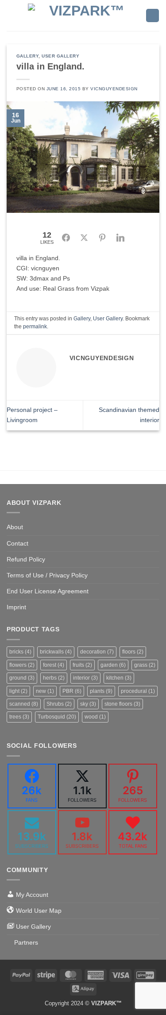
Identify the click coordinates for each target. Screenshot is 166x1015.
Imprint (16, 607)
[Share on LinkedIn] (120, 238)
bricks (20, 651)
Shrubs (59, 704)
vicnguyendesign (114, 88)
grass (144, 665)
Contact (17, 543)
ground (22, 678)
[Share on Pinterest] (102, 238)
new (45, 691)
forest (53, 665)
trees (19, 716)
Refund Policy (26, 559)
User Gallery (60, 56)
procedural (138, 691)
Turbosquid (57, 716)
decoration (97, 651)
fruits (82, 665)
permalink (35, 326)
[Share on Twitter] (84, 238)
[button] (11, 15)
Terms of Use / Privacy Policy (47, 575)
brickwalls (56, 651)
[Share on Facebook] (66, 238)
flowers (22, 665)
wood (95, 716)
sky (88, 704)
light (18, 691)
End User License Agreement (48, 591)
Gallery (27, 56)
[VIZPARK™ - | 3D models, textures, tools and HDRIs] (83, 15)
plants (101, 691)
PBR (71, 691)
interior (85, 678)
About (15, 527)
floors (132, 651)
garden (113, 665)
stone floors (122, 704)
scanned (23, 704)
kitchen (118, 678)
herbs (54, 678)
